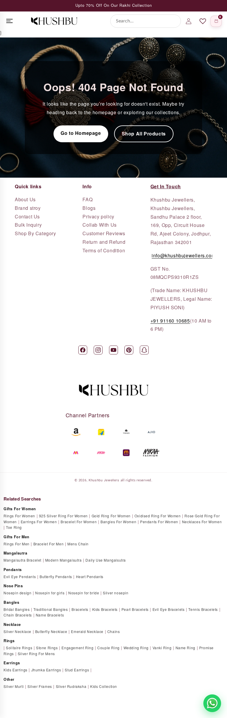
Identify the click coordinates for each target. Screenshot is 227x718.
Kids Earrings (15, 669)
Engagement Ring (77, 647)
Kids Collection (103, 686)
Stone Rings (47, 647)
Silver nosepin (115, 592)
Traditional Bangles (50, 609)
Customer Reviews (103, 233)
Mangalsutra (15, 553)
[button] (216, 21)
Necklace (12, 624)
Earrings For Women (39, 521)
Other (9, 679)
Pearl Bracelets (135, 609)
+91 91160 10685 (170, 320)
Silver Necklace (17, 631)
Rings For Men (17, 543)
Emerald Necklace (87, 631)
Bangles (11, 602)
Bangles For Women (118, 521)
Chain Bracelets (18, 614)
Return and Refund (103, 242)
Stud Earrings (77, 669)
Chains (113, 631)
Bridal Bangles (17, 609)
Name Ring (185, 647)
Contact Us (27, 216)
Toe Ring (14, 527)
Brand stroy (28, 208)
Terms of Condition (103, 250)
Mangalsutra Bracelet (22, 559)
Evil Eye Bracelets (169, 609)
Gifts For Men (17, 536)
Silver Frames (39, 686)
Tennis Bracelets (203, 609)
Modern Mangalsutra (63, 559)
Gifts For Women (20, 508)
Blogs (88, 208)
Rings (9, 640)
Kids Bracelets (105, 609)
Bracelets (80, 609)
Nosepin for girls (49, 592)
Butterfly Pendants (56, 576)
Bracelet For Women (79, 521)
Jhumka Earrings (46, 669)
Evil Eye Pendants (20, 576)
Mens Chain (78, 543)
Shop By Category (35, 233)
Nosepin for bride (83, 592)
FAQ (87, 199)
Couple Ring (108, 647)
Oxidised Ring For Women (157, 515)
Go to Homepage (81, 133)
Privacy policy (98, 216)
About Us (25, 199)
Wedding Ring (136, 647)
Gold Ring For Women (111, 515)
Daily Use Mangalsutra (105, 559)
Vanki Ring (162, 647)
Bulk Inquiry (28, 224)
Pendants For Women (159, 521)
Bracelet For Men (48, 543)
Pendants (13, 569)
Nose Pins (13, 585)
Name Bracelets (50, 614)
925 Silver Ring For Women (63, 515)
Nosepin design (17, 592)
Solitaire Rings (19, 647)
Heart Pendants (89, 576)
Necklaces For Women (202, 521)
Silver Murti (14, 686)
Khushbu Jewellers (104, 479)
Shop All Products (144, 133)
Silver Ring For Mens (36, 653)
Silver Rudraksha (71, 686)
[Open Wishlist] (202, 21)
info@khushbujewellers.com (183, 255)
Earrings (12, 662)
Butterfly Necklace (51, 631)
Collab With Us (99, 224)
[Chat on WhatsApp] (212, 703)
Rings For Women (19, 515)
